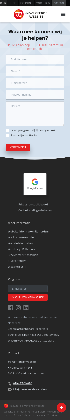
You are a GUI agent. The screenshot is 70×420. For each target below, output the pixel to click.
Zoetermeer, (51, 334)
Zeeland (49, 340)
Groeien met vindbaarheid (23, 255)
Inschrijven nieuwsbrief (28, 297)
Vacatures (43, 3)
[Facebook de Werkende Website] (11, 307)
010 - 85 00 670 (41, 45)
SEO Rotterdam (17, 260)
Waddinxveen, (16, 340)
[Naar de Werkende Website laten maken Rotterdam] (6, 406)
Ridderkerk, (41, 328)
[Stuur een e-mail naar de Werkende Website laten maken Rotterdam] (10, 389)
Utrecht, (39, 340)
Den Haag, (30, 334)
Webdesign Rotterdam (21, 249)
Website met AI (17, 266)
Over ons (26, 3)
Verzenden (18, 147)
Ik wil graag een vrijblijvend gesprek (33, 130)
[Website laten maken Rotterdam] (30, 14)
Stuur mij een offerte (24, 135)
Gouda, (29, 340)
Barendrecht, (16, 334)
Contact (59, 3)
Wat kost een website (21, 237)
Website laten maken (20, 243)
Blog (13, 3)
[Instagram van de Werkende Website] (18, 307)
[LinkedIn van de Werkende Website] (26, 307)
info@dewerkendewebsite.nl (30, 389)
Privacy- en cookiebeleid (33, 204)
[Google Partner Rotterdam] (35, 184)
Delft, (40, 334)
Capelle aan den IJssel (21, 328)
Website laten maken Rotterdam (28, 231)
